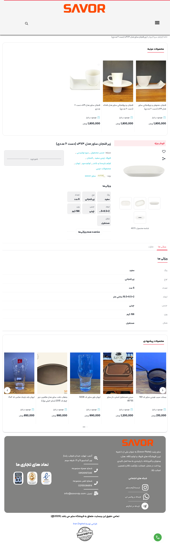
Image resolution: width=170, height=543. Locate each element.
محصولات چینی (103, 168)
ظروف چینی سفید (103, 158)
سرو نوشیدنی (83, 153)
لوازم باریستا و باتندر (102, 163)
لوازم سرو (158, 37)
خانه (166, 37)
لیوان (150, 37)
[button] (157, 22)
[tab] (162, 246)
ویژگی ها (162, 247)
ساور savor (90, 176)
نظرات (150, 247)
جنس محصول (98, 153)
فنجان (90, 158)
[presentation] (162, 390)
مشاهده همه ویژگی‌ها (89, 232)
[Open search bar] (26, 23)
